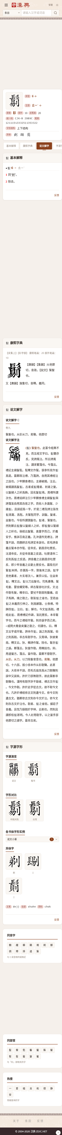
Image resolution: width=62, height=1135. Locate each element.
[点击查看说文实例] (14, 769)
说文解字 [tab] (44, 145)
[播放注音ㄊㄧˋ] (40, 105)
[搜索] (55, 13)
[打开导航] (6, 5)
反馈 (56, 195)
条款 (28, 1121)
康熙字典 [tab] (28, 145)
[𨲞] (22, 134)
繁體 (51, 4)
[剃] (15, 134)
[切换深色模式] (57, 5)
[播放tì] (35, 96)
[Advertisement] (31, 52)
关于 (16, 1121)
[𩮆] (28, 134)
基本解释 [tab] (11, 145)
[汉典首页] (20, 5)
